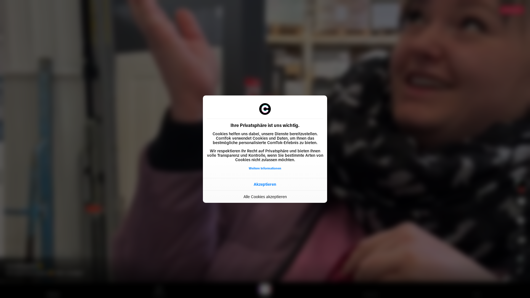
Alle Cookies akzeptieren (265, 197)
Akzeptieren (265, 184)
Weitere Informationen (265, 168)
